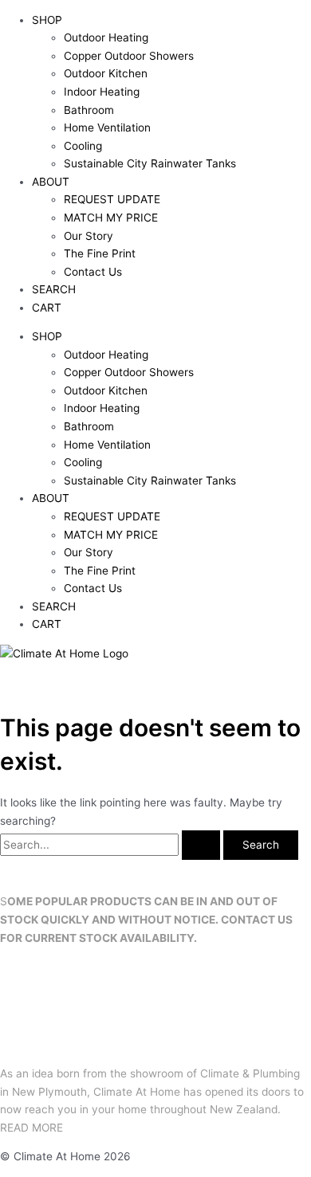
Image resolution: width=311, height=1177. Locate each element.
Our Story (88, 236)
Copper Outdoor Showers (129, 55)
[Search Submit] (201, 845)
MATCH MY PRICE (111, 217)
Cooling (83, 145)
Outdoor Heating (106, 37)
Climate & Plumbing (250, 1073)
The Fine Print (100, 253)
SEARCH (54, 289)
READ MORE (31, 1127)
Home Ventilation (107, 127)
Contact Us (93, 271)
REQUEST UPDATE (112, 199)
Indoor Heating (102, 91)
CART (46, 307)
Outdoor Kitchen (106, 73)
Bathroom (89, 110)
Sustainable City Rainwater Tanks (150, 163)
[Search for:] (111, 844)
